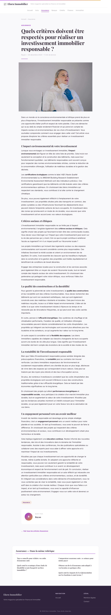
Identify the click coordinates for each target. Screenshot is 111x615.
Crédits (62, 10)
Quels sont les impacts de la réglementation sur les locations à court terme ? (75, 574)
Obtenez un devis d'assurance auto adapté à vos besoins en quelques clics (75, 566)
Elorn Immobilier (15, 4)
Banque (54, 10)
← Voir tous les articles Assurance (34, 531)
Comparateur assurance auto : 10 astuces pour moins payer (76, 559)
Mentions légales (90, 598)
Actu (37, 10)
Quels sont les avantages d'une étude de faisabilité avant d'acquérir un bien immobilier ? (32, 567)
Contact (86, 601)
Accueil (30, 10)
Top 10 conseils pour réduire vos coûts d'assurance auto (31, 559)
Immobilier (80, 10)
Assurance (45, 10)
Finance (70, 10)
